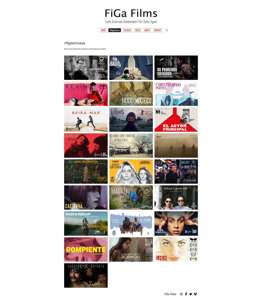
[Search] (167, 30)
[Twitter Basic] (190, 294)
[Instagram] (181, 294)
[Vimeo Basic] (195, 294)
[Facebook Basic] (186, 294)
